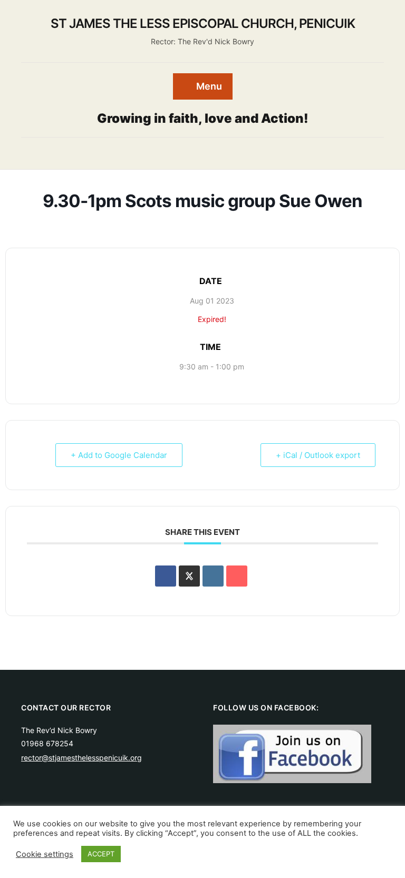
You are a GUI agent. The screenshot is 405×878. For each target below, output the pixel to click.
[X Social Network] (189, 576)
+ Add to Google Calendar (119, 455)
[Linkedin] (213, 576)
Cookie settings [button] (44, 854)
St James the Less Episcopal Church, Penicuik (203, 23)
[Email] (236, 576)
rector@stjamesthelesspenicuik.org (81, 757)
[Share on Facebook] (165, 576)
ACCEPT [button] (101, 854)
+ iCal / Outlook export (318, 455)
